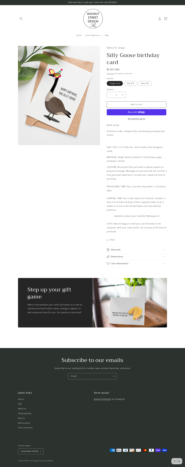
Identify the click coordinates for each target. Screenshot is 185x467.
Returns (21, 418)
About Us (22, 409)
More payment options (136, 119)
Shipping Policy (25, 413)
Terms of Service (25, 428)
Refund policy (24, 423)
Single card (115, 83)
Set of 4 (130, 83)
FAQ (20, 404)
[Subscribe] (114, 376)
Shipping (110, 73)
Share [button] (112, 240)
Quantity (110, 89)
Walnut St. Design (31, 461)
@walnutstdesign (102, 399)
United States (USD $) (29, 451)
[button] (21, 19)
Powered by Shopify (45, 461)
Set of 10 (145, 83)
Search (21, 399)
